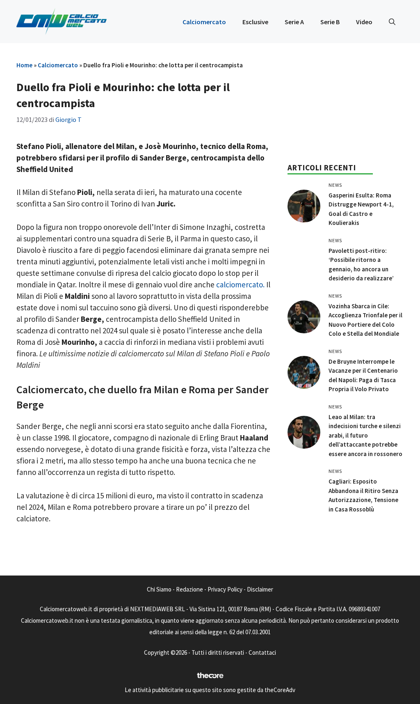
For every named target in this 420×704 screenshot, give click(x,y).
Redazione (189, 589)
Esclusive (255, 22)
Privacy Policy (225, 589)
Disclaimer (260, 589)
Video (364, 22)
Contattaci (262, 652)
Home (24, 65)
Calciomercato (204, 22)
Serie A (294, 22)
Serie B (330, 22)
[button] (392, 21)
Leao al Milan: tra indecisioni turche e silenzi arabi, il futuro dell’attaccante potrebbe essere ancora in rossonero (365, 435)
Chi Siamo (159, 589)
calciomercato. (240, 284)
